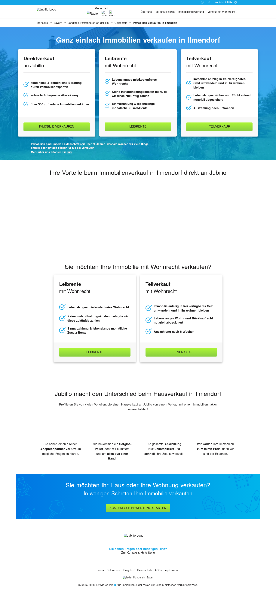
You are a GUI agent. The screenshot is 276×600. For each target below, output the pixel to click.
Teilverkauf (219, 126)
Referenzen (114, 570)
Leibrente (137, 126)
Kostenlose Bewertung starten (138, 508)
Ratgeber (128, 570)
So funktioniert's (165, 12)
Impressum (171, 570)
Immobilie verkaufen (56, 126)
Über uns (146, 12)
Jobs (101, 570)
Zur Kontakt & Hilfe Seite (138, 552)
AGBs (158, 570)
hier (69, 152)
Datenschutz (144, 570)
